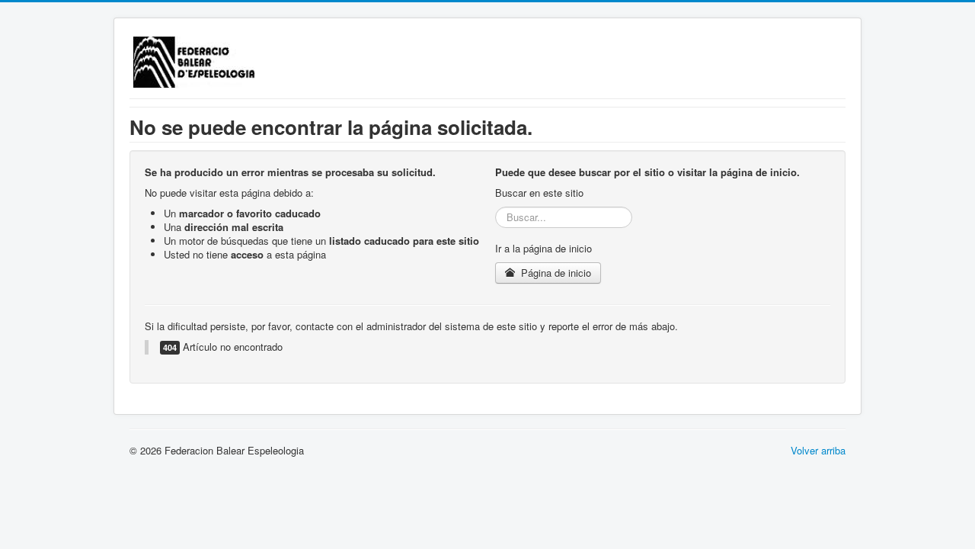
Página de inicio (554, 272)
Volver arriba (818, 450)
